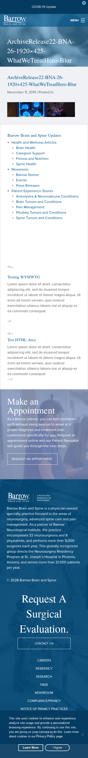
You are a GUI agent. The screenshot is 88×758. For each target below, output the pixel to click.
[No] (82, 734)
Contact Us (44, 643)
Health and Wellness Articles (34, 142)
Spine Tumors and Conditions (39, 218)
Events (21, 180)
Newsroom (20, 169)
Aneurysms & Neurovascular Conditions (47, 196)
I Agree (57, 747)
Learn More (31, 747)
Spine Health (26, 164)
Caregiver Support (30, 153)
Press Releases (27, 185)
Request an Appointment (32, 459)
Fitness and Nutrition (32, 158)
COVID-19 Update (44, 7)
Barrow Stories (27, 175)
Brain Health (25, 148)
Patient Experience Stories (32, 191)
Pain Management (30, 207)
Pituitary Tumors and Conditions (41, 212)
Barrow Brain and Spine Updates (34, 135)
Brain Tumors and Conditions (38, 202)
